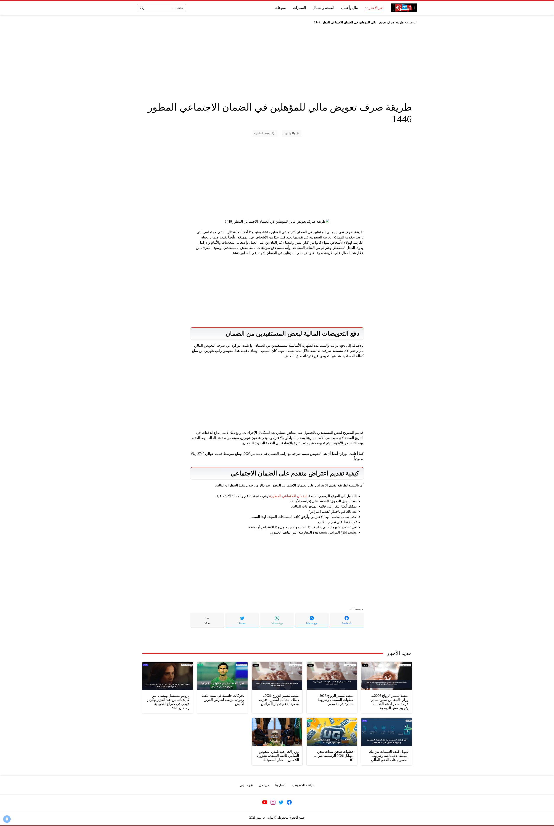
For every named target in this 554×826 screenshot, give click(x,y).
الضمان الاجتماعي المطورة (288, 496)
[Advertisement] (277, 66)
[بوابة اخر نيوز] (404, 7)
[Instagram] (272, 802)
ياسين (287, 133)
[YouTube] (264, 802)
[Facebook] (289, 802)
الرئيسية (412, 22)
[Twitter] (281, 802)
